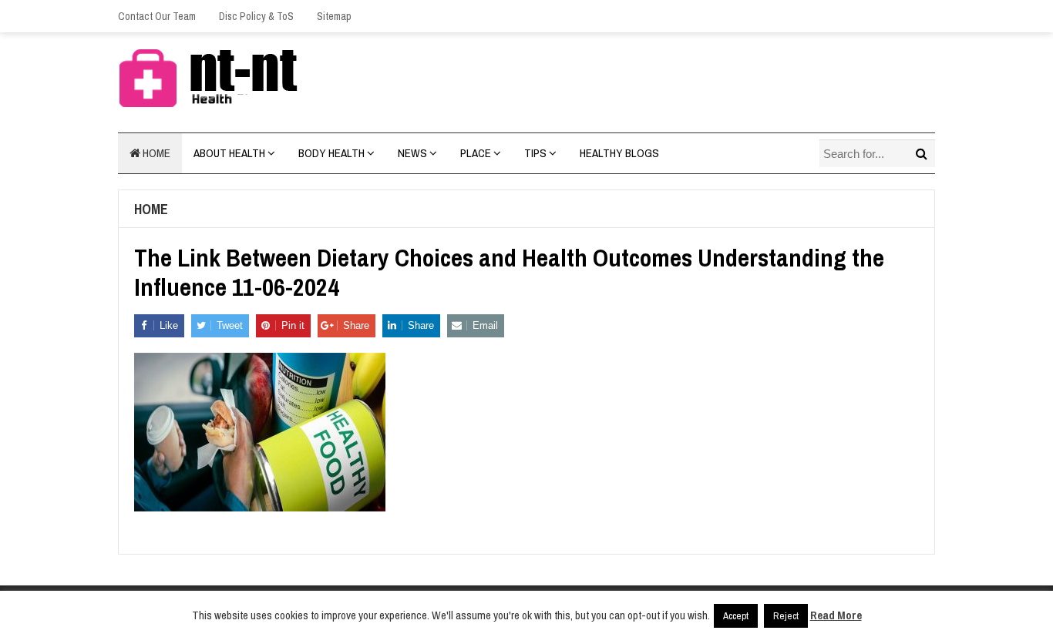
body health (331, 153)
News (412, 153)
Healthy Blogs (619, 153)
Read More (836, 615)
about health (229, 153)
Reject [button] (786, 615)
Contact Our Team (157, 16)
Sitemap (334, 16)
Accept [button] (736, 615)
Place (475, 153)
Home (155, 153)
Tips (535, 153)
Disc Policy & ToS (256, 16)
